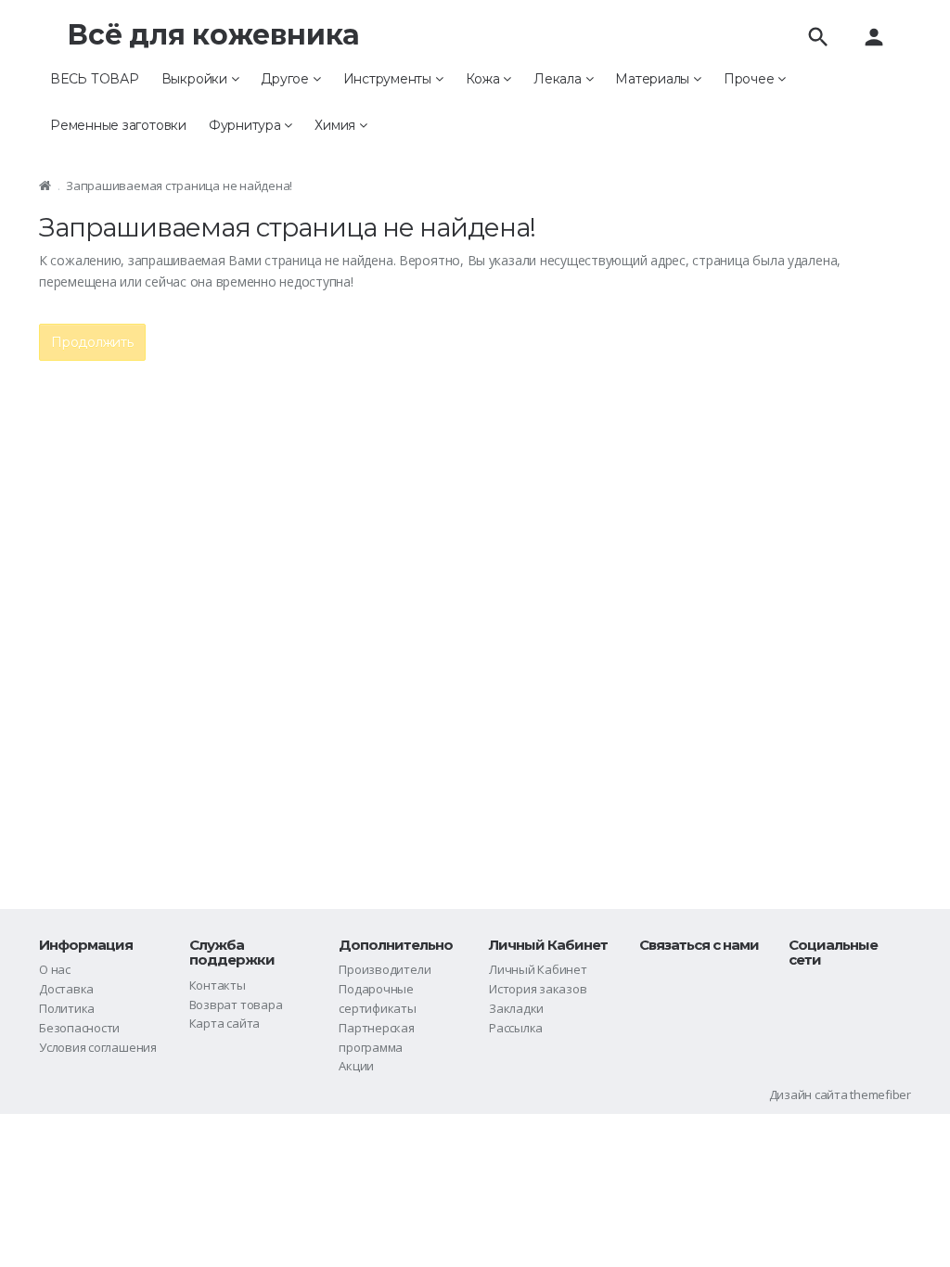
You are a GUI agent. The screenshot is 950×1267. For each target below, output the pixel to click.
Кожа (485, 78)
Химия (337, 125)
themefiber (880, 1094)
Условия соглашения (98, 1047)
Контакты (217, 985)
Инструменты (389, 78)
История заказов (538, 988)
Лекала (558, 78)
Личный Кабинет (538, 969)
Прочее (750, 78)
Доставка (66, 988)
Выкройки (196, 78)
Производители (384, 969)
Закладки (516, 1008)
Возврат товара (236, 1004)
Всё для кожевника (213, 35)
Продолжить (92, 342)
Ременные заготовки (118, 125)
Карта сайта (224, 1023)
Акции (356, 1065)
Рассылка (516, 1027)
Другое (286, 78)
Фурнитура (247, 125)
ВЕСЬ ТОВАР (94, 78)
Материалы (654, 78)
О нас (55, 969)
